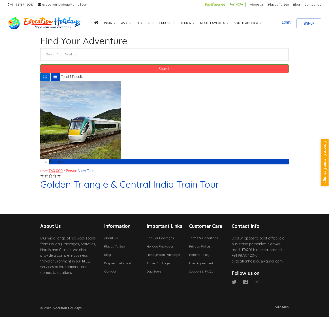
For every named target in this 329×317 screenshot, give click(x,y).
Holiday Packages (160, 246)
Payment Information (119, 263)
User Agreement (201, 263)
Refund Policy (199, 255)
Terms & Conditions (203, 238)
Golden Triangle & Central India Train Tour (129, 184)
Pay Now (236, 4)
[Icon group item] (234, 282)
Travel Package (158, 263)
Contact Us (312, 4)
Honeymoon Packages (164, 255)
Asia (124, 23)
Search (164, 68)
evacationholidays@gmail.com (65, 4)
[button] (286, 22)
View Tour (86, 170)
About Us (257, 4)
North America (212, 23)
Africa (185, 23)
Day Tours (154, 271)
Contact (110, 271)
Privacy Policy (199, 246)
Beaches (143, 23)
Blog (296, 4)
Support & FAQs (201, 271)
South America (246, 23)
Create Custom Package (325, 162)
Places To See (278, 4)
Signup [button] (308, 23)
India (108, 23)
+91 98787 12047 (22, 4)
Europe (165, 23)
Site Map (282, 307)
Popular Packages (160, 238)
